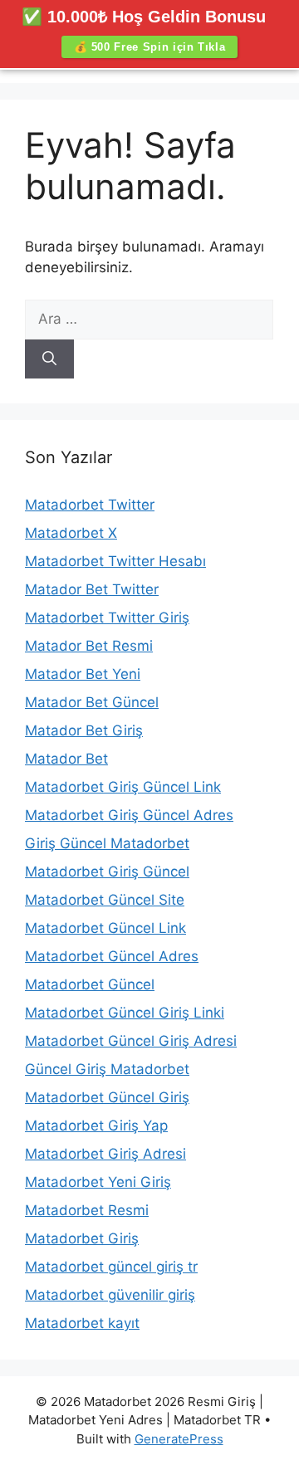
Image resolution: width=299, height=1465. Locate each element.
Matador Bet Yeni (82, 674)
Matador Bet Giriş (84, 730)
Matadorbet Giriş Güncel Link (123, 787)
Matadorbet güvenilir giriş (110, 1295)
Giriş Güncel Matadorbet (107, 843)
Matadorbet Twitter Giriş (107, 617)
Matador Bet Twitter (92, 589)
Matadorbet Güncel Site (104, 899)
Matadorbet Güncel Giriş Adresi (131, 1041)
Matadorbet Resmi (87, 1210)
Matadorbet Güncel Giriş (107, 1097)
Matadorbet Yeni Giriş (98, 1182)
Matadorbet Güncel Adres (112, 956)
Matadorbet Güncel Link (105, 928)
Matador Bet (66, 758)
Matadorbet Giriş (82, 1238)
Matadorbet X (71, 533)
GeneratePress (179, 1439)
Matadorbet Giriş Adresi (105, 1153)
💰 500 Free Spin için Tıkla (150, 47)
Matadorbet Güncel (89, 984)
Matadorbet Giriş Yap (96, 1125)
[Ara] (49, 359)
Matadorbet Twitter (89, 504)
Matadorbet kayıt (82, 1323)
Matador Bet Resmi (89, 645)
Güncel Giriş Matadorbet (107, 1069)
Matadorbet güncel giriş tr (111, 1266)
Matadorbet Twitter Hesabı (115, 561)
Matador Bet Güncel (92, 702)
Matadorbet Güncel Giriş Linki (124, 1012)
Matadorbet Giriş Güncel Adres (129, 815)
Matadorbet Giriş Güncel (107, 871)
